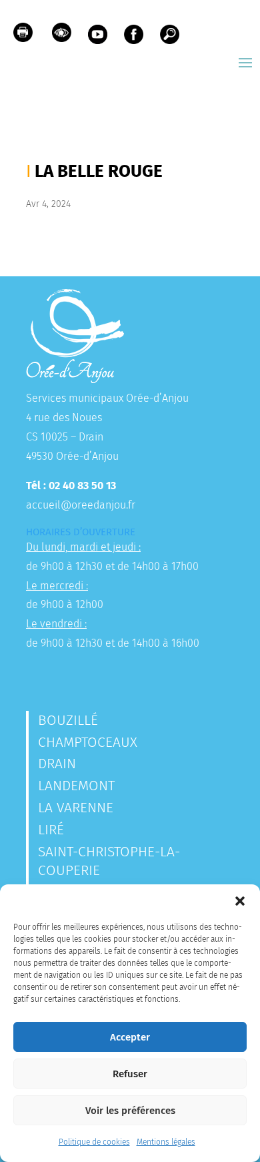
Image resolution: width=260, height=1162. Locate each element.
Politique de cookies (94, 1142)
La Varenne (75, 807)
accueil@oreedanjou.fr (80, 505)
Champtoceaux (87, 742)
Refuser (130, 1074)
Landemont (76, 785)
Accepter (130, 1037)
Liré (51, 829)
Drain (57, 763)
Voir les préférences (130, 1111)
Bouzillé (68, 720)
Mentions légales (166, 1142)
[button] (240, 901)
